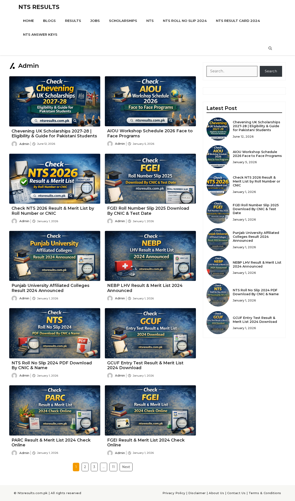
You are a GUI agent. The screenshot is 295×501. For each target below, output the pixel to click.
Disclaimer (197, 493)
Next (126, 467)
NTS (150, 20)
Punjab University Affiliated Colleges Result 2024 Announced (50, 288)
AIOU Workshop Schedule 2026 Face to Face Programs (150, 133)
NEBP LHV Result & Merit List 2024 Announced (145, 288)
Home (28, 20)
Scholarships (123, 20)
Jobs (95, 20)
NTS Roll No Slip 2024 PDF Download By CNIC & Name (52, 365)
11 (113, 467)
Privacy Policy (173, 493)
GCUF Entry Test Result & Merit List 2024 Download (145, 365)
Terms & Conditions (265, 493)
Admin (24, 144)
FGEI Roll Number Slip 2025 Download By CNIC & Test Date (148, 211)
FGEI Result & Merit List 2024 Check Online (146, 443)
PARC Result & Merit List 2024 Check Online (51, 443)
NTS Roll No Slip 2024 (185, 20)
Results (73, 20)
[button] (270, 48)
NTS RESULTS (38, 6)
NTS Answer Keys (40, 34)
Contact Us (236, 493)
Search (271, 71)
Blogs (49, 20)
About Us (216, 493)
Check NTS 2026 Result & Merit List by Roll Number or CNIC (53, 211)
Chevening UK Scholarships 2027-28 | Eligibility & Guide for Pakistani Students (54, 134)
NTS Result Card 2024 (238, 20)
